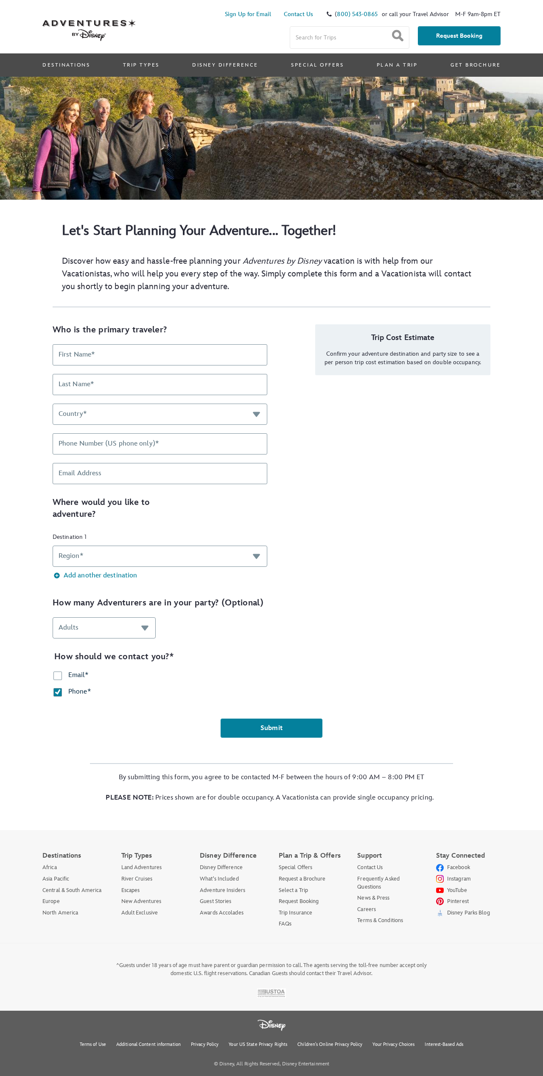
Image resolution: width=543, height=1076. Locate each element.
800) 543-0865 (357, 14)
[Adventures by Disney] (89, 20)
